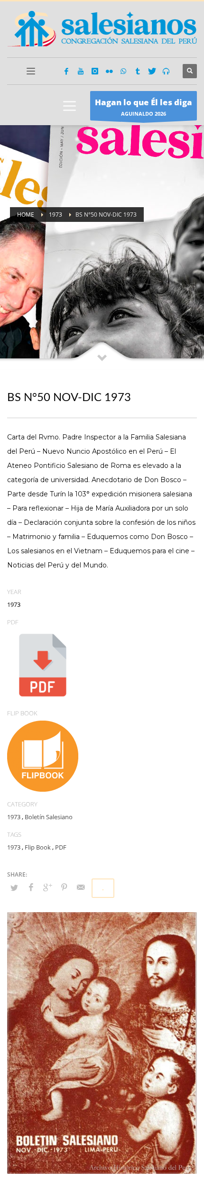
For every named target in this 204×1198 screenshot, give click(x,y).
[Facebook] (66, 71)
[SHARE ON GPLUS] (47, 887)
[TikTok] (137, 71)
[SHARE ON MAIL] (81, 887)
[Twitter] (152, 71)
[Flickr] (109, 71)
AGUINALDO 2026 (143, 107)
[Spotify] (166, 71)
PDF (60, 847)
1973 (13, 817)
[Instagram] (95, 71)
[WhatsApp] (123, 71)
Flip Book (38, 847)
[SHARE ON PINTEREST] (64, 887)
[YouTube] (81, 71)
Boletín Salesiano (49, 817)
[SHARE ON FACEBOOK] (31, 887)
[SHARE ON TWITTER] (14, 887)
